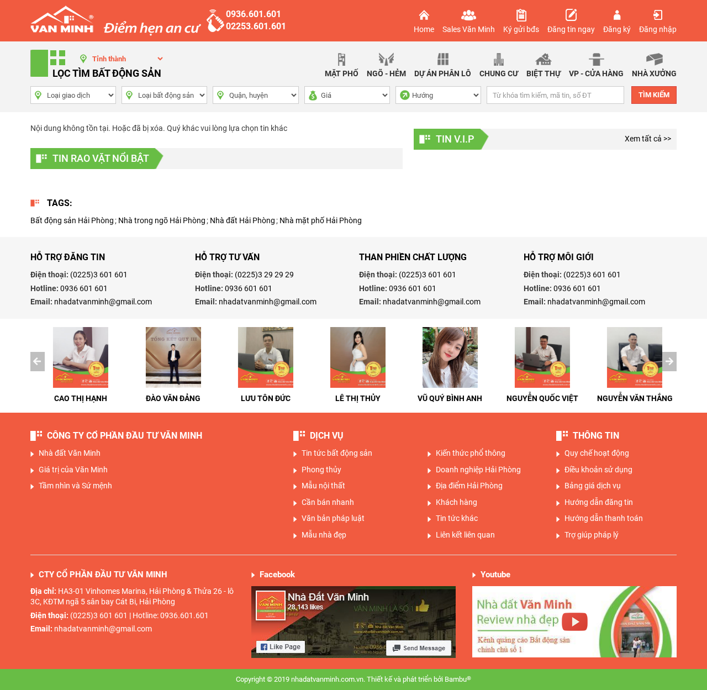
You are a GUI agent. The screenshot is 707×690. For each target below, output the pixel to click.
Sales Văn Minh (468, 29)
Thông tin (596, 435)
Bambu (458, 679)
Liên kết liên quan (465, 534)
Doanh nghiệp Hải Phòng (478, 469)
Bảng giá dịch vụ (592, 485)
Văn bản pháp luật (333, 518)
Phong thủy (321, 469)
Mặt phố (341, 73)
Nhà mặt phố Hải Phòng (320, 220)
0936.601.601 (253, 14)
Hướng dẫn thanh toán (603, 518)
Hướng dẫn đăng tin (598, 502)
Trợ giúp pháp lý (591, 534)
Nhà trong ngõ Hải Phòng (161, 220)
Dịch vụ (327, 435)
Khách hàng (456, 502)
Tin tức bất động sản (337, 453)
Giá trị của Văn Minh (73, 469)
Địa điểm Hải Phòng (469, 485)
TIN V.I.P (455, 139)
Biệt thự (543, 73)
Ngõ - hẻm (386, 73)
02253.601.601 (256, 26)
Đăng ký (617, 29)
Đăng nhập (658, 29)
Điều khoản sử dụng (598, 469)
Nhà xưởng (654, 73)
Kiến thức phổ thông (470, 453)
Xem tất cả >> (648, 138)
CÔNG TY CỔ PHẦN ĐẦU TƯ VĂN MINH (124, 435)
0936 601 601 (84, 288)
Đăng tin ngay (571, 29)
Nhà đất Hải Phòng (242, 220)
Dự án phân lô (442, 73)
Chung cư (498, 73)
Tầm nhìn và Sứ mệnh (75, 485)
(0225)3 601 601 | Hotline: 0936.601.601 (139, 615)
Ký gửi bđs (521, 29)
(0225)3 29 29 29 (264, 274)
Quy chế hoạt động (596, 453)
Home (424, 29)
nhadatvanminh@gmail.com (103, 301)
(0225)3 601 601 (99, 274)
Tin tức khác (457, 518)
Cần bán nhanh (328, 502)
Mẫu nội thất (323, 485)
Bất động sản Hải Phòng (72, 220)
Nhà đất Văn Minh (70, 453)
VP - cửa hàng (596, 73)
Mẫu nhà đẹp (324, 534)
